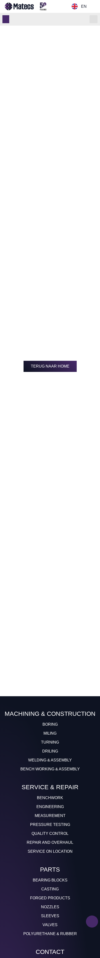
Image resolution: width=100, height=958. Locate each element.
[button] (5, 19)
